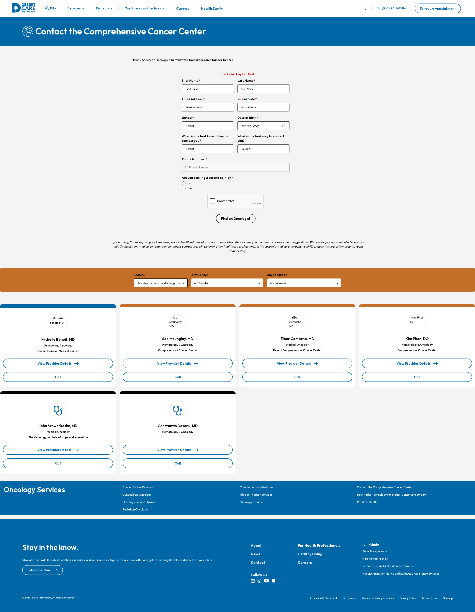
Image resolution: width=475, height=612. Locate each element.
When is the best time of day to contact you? (205, 138)
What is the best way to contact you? (261, 138)
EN (52, 8)
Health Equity (212, 8)
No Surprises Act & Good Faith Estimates (388, 566)
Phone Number (193, 159)
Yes (191, 188)
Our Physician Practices (143, 8)
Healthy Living (310, 554)
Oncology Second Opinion (138, 502)
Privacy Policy (408, 598)
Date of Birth (247, 118)
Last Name (245, 81)
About (256, 545)
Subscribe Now (38, 570)
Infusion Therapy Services (256, 494)
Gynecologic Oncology (136, 494)
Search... (139, 275)
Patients (102, 8)
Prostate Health (367, 502)
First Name (190, 81)
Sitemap (448, 598)
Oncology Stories (251, 502)
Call (64, 378)
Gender (187, 118)
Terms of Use (429, 598)
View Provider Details (54, 364)
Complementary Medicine (256, 487)
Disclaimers (349, 598)
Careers (182, 8)
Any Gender (201, 283)
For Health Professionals (319, 545)
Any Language (278, 283)
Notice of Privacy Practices (378, 598)
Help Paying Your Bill (375, 558)
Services (74, 8)
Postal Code (246, 99)
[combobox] (161, 282)
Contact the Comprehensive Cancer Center (385, 487)
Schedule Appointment (438, 8)
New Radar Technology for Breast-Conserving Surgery (392, 494)
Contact (258, 562)
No (190, 183)
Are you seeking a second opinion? (207, 178)
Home (136, 60)
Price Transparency (374, 551)
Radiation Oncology (135, 509)
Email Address (192, 99)
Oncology (162, 60)
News (255, 554)
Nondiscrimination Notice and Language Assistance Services (400, 573)
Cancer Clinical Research (138, 487)
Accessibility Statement (323, 598)
